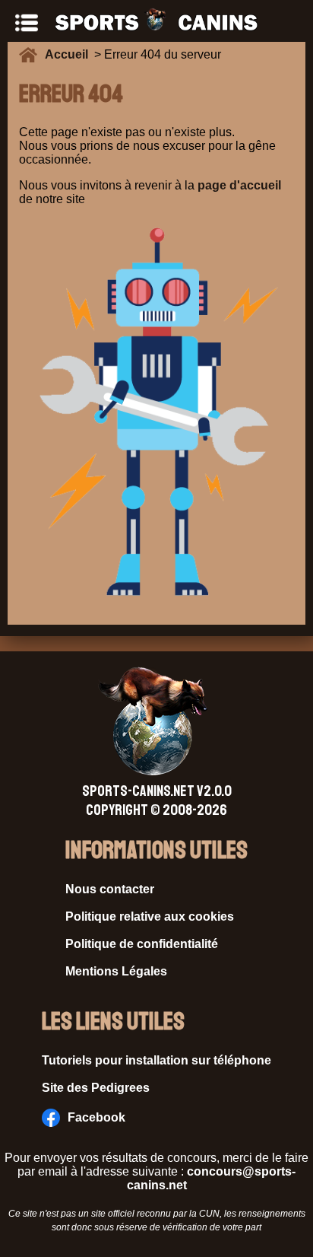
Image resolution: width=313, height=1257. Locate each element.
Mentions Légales (116, 971)
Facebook (96, 1117)
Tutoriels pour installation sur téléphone (156, 1060)
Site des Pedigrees (96, 1087)
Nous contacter (109, 889)
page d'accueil (239, 185)
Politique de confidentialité (141, 943)
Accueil (69, 54)
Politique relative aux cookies (149, 916)
